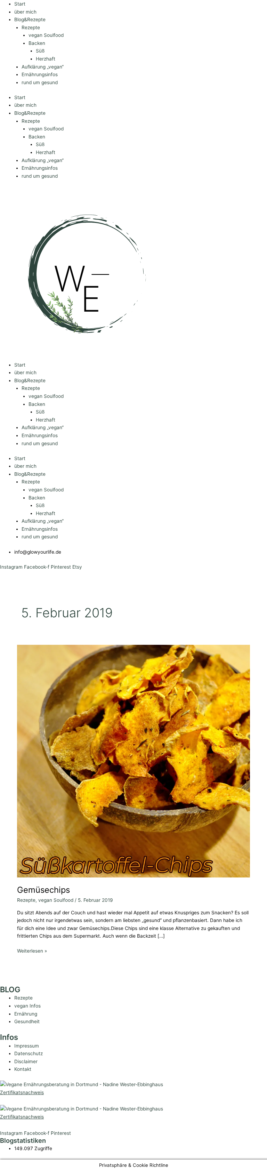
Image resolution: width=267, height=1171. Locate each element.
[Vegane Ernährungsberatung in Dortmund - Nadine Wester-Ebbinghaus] (81, 1084)
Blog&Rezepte (30, 19)
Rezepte (31, 27)
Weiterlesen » (32, 950)
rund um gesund (40, 82)
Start (19, 4)
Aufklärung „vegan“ (43, 67)
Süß (40, 51)
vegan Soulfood (46, 35)
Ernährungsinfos (40, 74)
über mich (25, 12)
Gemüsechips (43, 890)
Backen (37, 43)
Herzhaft (45, 59)
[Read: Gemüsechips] (133, 760)
